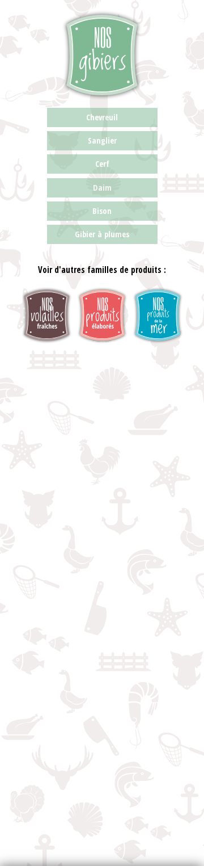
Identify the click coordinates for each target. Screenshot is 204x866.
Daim (102, 187)
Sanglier (102, 140)
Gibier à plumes (102, 234)
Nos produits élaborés (102, 315)
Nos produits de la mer (158, 315)
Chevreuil (102, 117)
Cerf (102, 163)
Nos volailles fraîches (47, 315)
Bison (102, 210)
